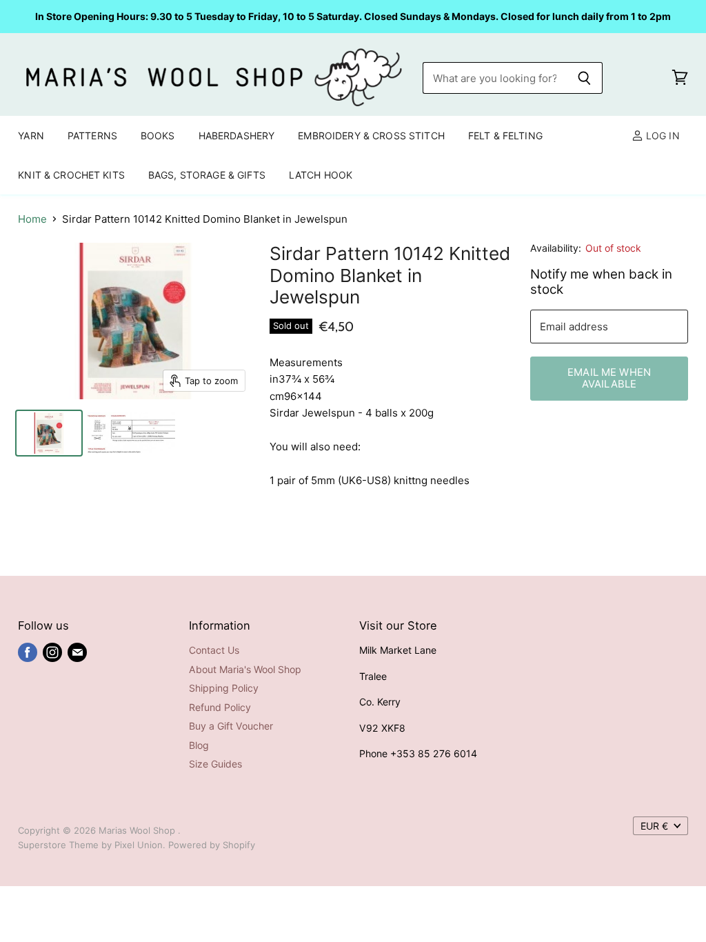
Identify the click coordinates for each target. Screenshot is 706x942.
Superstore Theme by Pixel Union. (91, 844)
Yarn (31, 135)
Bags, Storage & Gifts (206, 175)
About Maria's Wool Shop (245, 669)
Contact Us (214, 650)
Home (32, 219)
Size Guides (215, 764)
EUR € (654, 826)
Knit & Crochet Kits (71, 175)
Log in (661, 135)
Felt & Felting (505, 135)
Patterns (92, 135)
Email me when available (609, 378)
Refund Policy (220, 707)
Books (158, 135)
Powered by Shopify (211, 844)
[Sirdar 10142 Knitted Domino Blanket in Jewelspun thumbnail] (49, 433)
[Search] (584, 78)
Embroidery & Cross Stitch (371, 135)
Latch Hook (320, 175)
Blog (199, 745)
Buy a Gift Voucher (231, 726)
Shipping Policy (224, 688)
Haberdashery (237, 135)
